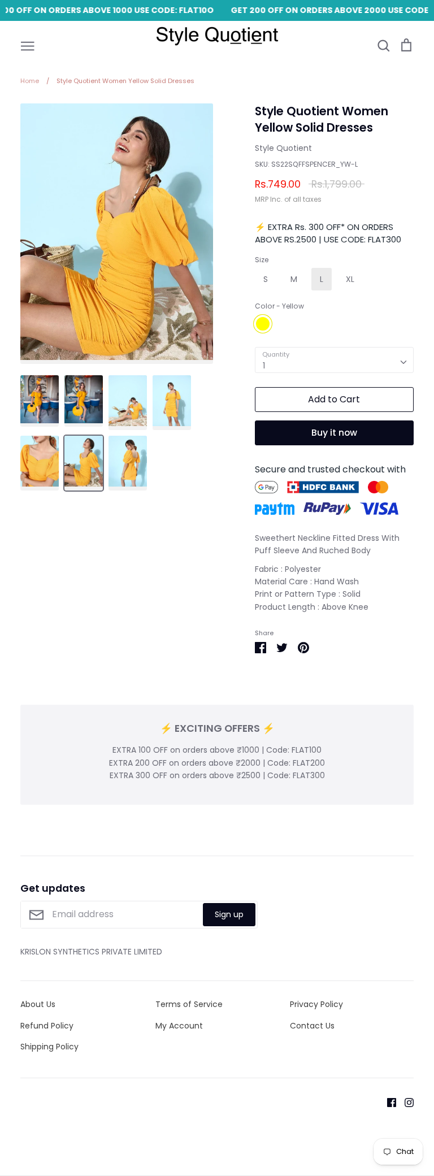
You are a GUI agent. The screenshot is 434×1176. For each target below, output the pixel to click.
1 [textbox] (264, 365)
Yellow (262, 323)
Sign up (229, 914)
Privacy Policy (316, 1004)
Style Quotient (283, 148)
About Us (37, 1004)
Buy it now (334, 432)
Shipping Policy (49, 1046)
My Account (179, 1025)
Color (279, 306)
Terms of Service (189, 1004)
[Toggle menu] (27, 45)
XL (350, 279)
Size (261, 259)
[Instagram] (405, 1101)
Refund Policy (46, 1025)
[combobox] (334, 360)
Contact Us (312, 1025)
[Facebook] (387, 1101)
